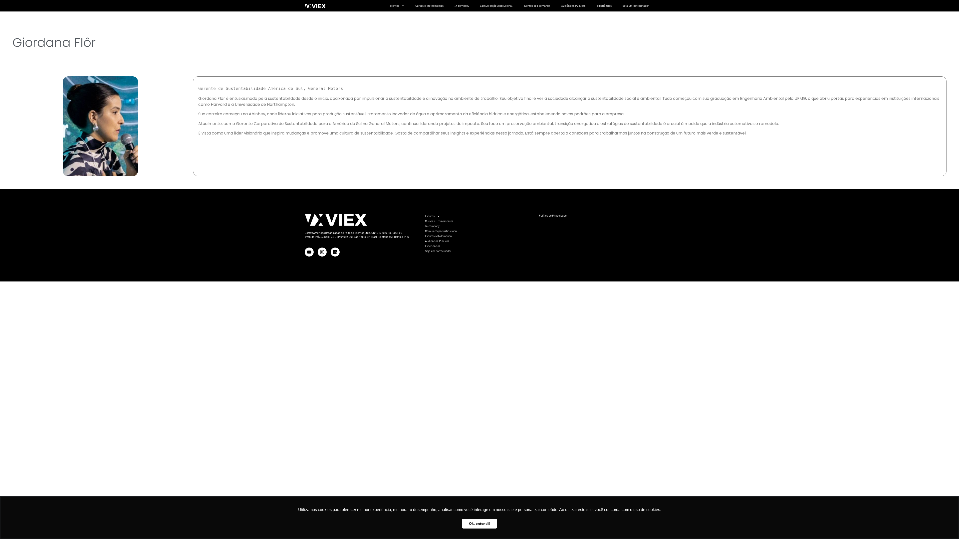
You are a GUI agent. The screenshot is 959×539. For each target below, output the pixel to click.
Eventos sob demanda (536, 5)
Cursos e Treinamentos (429, 5)
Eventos (394, 5)
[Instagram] (322, 252)
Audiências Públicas (573, 5)
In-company (462, 5)
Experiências (604, 5)
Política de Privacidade (553, 215)
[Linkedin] (335, 252)
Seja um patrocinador (636, 5)
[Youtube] (309, 252)
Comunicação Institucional (496, 5)
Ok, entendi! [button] (479, 524)
